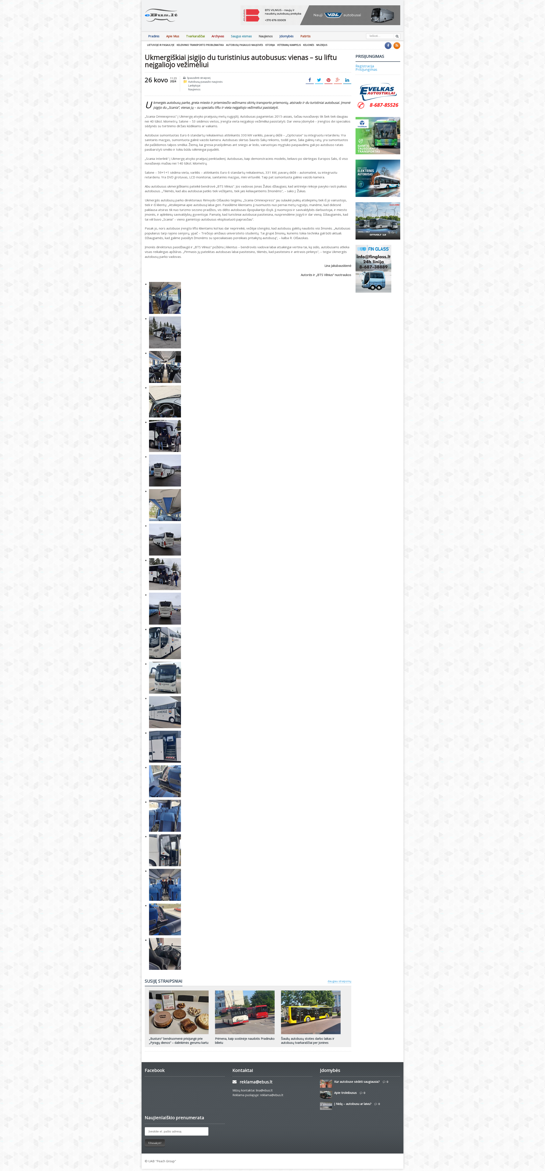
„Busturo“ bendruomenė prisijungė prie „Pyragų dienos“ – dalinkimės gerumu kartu (178, 1040)
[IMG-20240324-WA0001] (165, 318)
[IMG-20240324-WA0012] (165, 594)
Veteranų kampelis (289, 45)
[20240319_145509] (165, 629)
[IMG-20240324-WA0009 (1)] (165, 353)
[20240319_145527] (165, 698)
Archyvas (218, 36)
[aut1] (165, 940)
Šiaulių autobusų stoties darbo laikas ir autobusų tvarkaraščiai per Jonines (307, 1040)
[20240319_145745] (165, 767)
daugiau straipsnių (339, 981)
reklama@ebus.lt (256, 1082)
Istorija (270, 45)
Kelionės (308, 45)
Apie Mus (172, 36)
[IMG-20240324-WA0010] (165, 387)
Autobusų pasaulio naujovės (244, 45)
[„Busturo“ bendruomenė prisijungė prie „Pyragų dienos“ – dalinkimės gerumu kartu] (179, 992)
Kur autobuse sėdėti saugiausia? (357, 1082)
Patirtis (305, 36)
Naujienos (266, 36)
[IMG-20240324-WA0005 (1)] (165, 422)
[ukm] (165, 836)
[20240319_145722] (165, 802)
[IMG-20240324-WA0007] (165, 491)
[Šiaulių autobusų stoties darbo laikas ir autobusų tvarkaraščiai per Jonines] (311, 992)
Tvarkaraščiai (195, 36)
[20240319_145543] (165, 733)
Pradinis (153, 36)
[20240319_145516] (165, 663)
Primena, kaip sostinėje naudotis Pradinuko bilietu (245, 1040)
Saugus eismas (241, 36)
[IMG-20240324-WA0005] (165, 560)
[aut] (165, 905)
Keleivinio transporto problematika (200, 45)
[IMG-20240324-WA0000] (165, 284)
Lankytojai (194, 85)
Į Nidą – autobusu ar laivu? (352, 1104)
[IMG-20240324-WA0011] (165, 456)
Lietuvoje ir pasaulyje (160, 45)
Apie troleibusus (345, 1093)
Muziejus (321, 45)
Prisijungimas (366, 69)
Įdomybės (287, 36)
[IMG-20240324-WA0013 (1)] (165, 525)
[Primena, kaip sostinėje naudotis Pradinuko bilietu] (245, 992)
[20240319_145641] (165, 871)
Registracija (365, 66)
